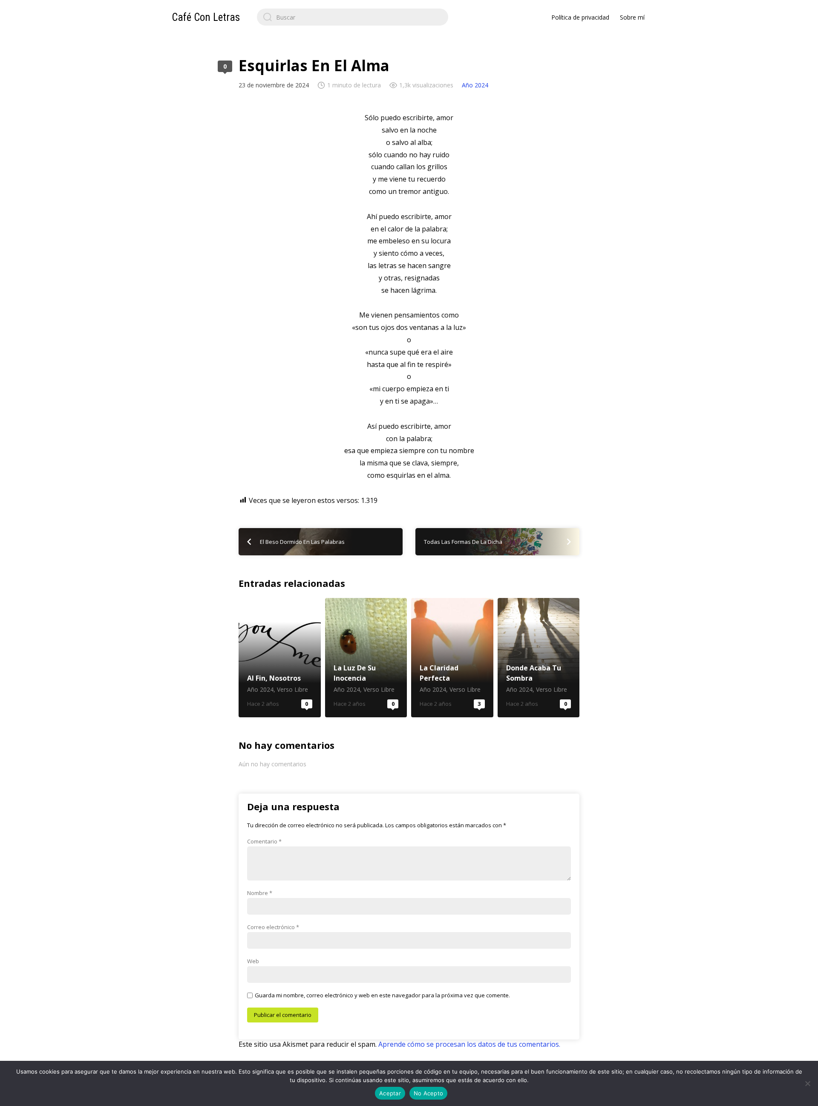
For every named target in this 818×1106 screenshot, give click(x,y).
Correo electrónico (273, 927)
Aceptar (390, 1093)
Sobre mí (632, 17)
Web (253, 961)
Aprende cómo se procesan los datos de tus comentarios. (469, 1044)
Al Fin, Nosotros (280, 657)
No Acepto (428, 1093)
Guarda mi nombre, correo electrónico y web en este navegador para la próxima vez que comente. (382, 995)
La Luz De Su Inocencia (366, 657)
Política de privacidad (580, 17)
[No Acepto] (807, 1083)
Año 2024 (475, 85)
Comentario (264, 841)
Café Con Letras (206, 17)
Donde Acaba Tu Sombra (539, 657)
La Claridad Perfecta (452, 657)
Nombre (259, 893)
